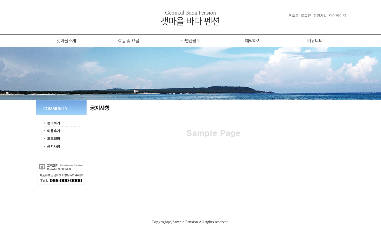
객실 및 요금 (128, 40)
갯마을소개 (66, 40)
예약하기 (252, 40)
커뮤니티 (315, 40)
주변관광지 (190, 40)
